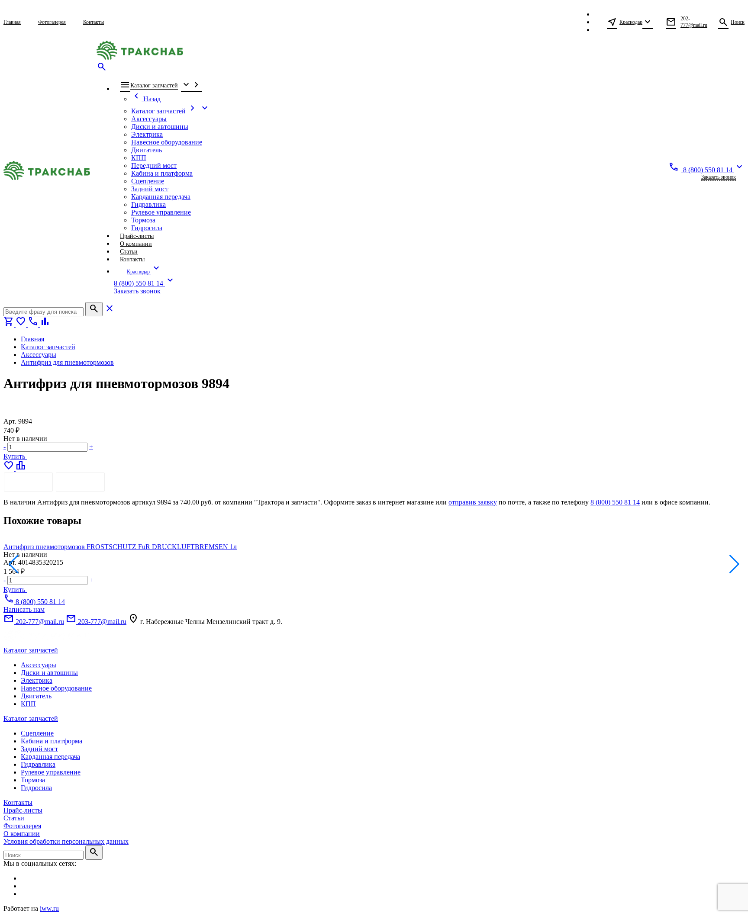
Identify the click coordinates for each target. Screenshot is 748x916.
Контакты (17, 802)
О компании (21, 833)
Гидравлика (38, 764)
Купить (15, 456)
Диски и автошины (49, 672)
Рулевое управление (51, 772)
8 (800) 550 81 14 (615, 502)
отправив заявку (472, 502)
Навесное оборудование (56, 688)
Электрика (36, 680)
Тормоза (33, 780)
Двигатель (36, 696)
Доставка (80, 481)
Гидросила (36, 787)
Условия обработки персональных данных (66, 841)
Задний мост (39, 748)
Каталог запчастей (30, 650)
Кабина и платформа (51, 741)
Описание (28, 481)
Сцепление (37, 733)
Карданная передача (50, 756)
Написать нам (24, 609)
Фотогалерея (22, 825)
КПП (28, 703)
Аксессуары (38, 665)
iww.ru (49, 908)
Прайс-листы (22, 810)
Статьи (13, 818)
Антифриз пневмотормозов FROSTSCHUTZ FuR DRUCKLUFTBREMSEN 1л (120, 546)
